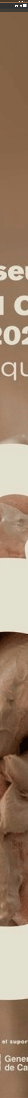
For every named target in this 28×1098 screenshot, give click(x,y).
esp (22, 1)
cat (19, 1)
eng (25, 1)
